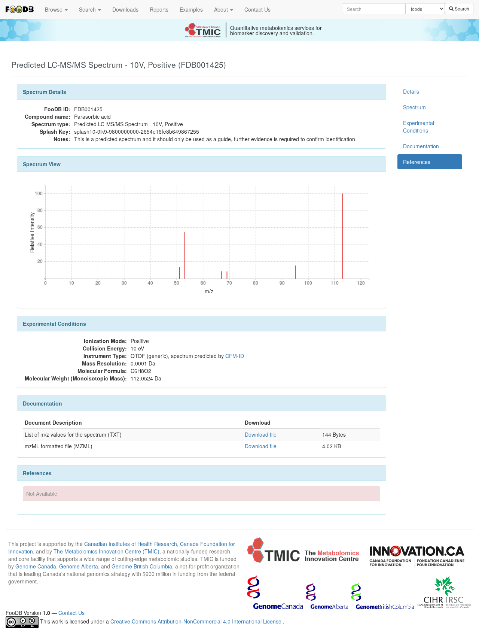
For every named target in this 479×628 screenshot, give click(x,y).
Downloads (125, 9)
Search (88, 9)
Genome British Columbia (142, 566)
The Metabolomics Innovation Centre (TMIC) (106, 551)
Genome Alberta (78, 566)
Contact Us (257, 9)
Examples (191, 9)
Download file (261, 434)
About (221, 9)
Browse (54, 9)
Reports (159, 9)
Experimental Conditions (418, 126)
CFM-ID (234, 355)
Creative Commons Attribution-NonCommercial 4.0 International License (196, 621)
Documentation (421, 146)
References (416, 162)
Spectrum (414, 107)
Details (411, 91)
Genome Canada (35, 566)
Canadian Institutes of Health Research (130, 543)
